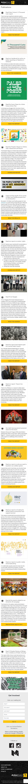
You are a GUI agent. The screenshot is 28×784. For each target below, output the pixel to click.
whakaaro (3, 202)
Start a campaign (6, 769)
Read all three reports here (14, 624)
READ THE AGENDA (14, 321)
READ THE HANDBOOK (14, 73)
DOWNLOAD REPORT (14, 172)
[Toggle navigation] (25, 2)
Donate (3, 771)
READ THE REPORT (14, 35)
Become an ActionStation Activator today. (14, 735)
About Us (4, 767)
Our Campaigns (6, 765)
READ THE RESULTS (14, 218)
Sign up (14, 721)
